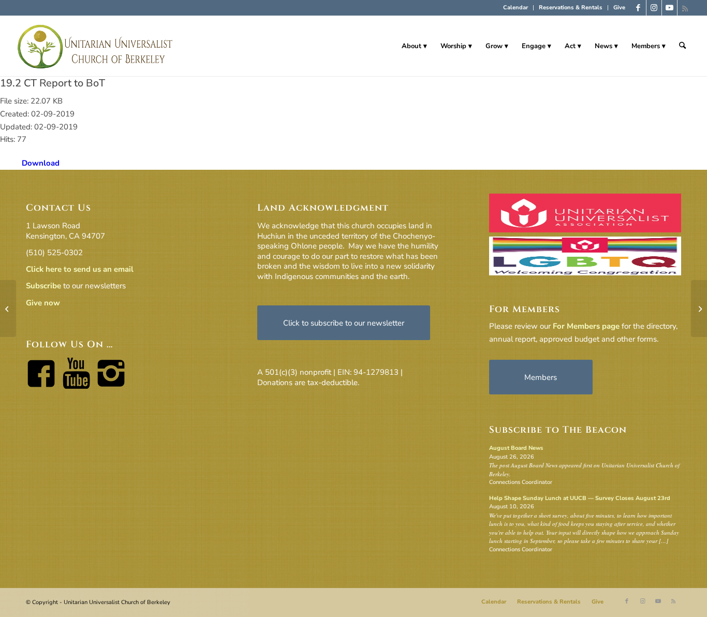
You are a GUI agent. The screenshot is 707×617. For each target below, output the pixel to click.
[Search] (682, 46)
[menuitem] (516, 7)
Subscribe (43, 286)
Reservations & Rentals (570, 7)
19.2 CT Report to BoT (52, 83)
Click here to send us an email (80, 269)
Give (619, 7)
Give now (43, 303)
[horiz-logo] (95, 46)
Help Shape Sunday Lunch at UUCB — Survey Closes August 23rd (579, 498)
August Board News (516, 448)
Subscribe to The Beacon (558, 429)
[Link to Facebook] (638, 8)
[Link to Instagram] (653, 8)
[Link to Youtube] (669, 8)
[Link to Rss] (685, 8)
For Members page (586, 326)
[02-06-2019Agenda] (8, 308)
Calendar (515, 7)
